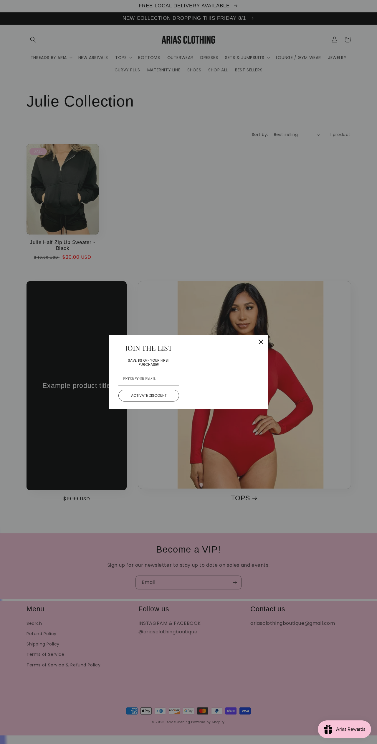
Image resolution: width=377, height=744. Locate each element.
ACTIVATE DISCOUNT (149, 395)
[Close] (261, 342)
